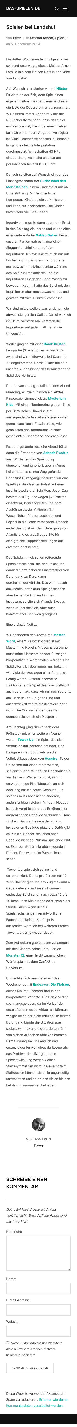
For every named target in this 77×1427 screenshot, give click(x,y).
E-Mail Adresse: (18, 1300)
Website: (13, 1321)
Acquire (51, 758)
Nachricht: (14, 1231)
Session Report (41, 38)
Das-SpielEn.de (23, 8)
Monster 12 (15, 955)
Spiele (60, 38)
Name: (11, 1279)
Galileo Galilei (46, 235)
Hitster (62, 88)
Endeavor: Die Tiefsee (51, 984)
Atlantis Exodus (55, 453)
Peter (17, 38)
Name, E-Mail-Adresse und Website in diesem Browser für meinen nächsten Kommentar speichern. (34, 1349)
